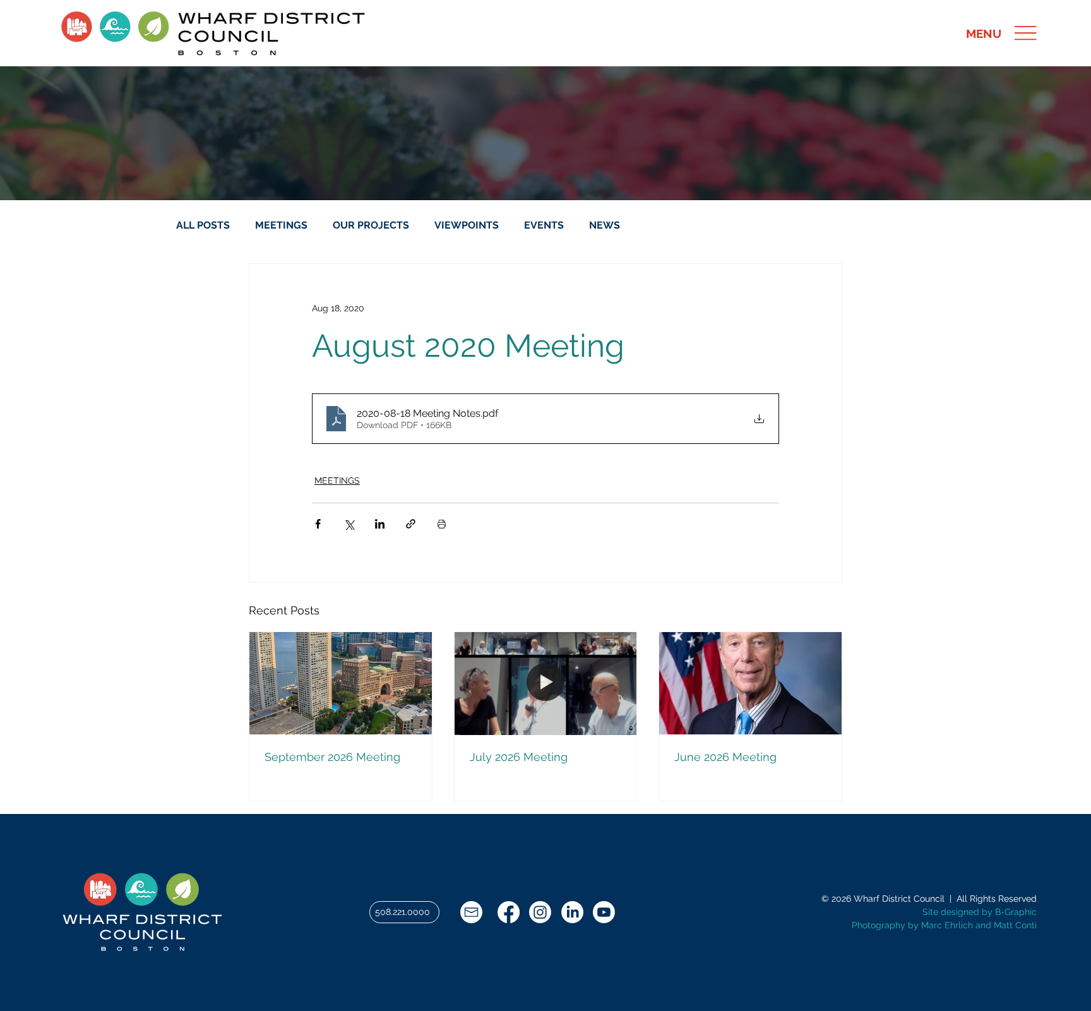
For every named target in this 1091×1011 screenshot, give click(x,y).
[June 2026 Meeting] (750, 683)
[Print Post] (442, 524)
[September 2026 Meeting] (340, 683)
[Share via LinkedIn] (380, 524)
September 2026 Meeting (332, 756)
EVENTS (544, 225)
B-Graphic (1016, 912)
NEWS (604, 225)
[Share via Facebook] (318, 524)
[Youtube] (604, 912)
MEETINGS (281, 225)
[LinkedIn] (572, 912)
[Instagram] (540, 912)
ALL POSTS (203, 225)
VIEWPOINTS (466, 225)
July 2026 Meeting (519, 756)
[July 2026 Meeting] (546, 683)
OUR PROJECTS (371, 225)
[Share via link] (411, 524)
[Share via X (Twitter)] (349, 524)
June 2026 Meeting (725, 756)
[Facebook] (509, 912)
